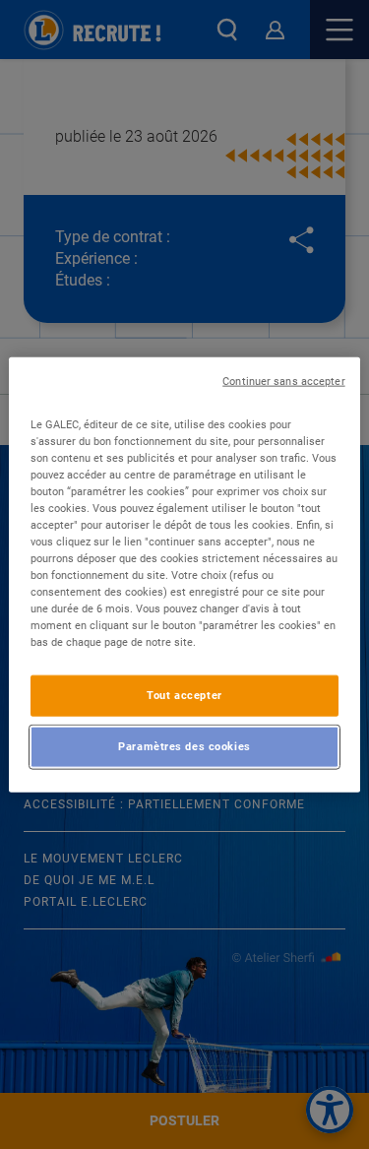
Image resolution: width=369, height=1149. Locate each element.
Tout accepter (184, 695)
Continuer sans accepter (283, 380)
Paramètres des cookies (184, 746)
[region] (184, 574)
